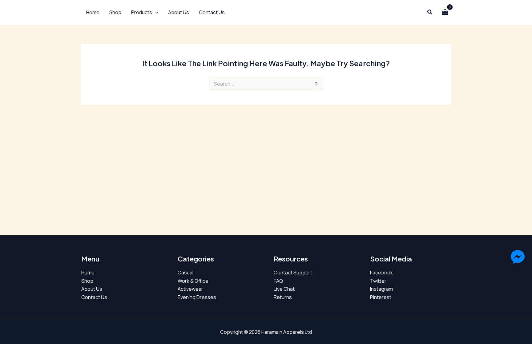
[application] (155, 12)
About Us (91, 288)
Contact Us (94, 297)
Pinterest (380, 297)
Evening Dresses (197, 297)
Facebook (381, 272)
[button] (144, 12)
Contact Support (293, 272)
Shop (87, 280)
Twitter (378, 280)
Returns (283, 297)
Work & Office (193, 280)
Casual (185, 272)
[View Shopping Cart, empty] (445, 12)
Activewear (190, 288)
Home (88, 272)
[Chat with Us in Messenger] (518, 258)
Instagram (381, 288)
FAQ (278, 280)
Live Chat (284, 288)
